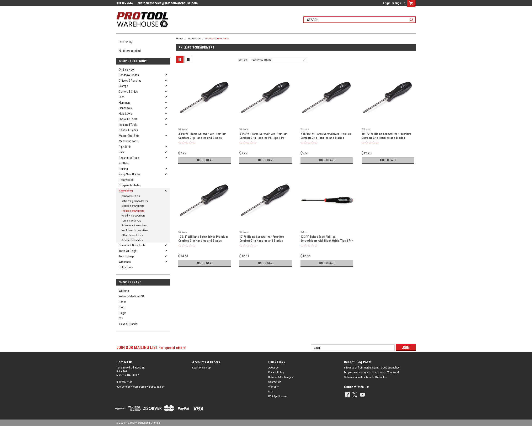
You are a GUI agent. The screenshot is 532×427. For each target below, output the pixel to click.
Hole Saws (125, 114)
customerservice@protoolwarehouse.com (167, 3)
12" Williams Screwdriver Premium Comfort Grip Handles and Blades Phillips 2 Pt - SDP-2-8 (261, 240)
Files (121, 97)
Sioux (122, 307)
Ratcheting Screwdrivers (135, 201)
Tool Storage (126, 256)
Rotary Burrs (126, 180)
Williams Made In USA (132, 296)
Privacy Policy (276, 372)
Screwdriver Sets (131, 196)
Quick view (205, 123)
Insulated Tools (128, 125)
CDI (121, 318)
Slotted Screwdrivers (133, 205)
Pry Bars (124, 163)
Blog (270, 391)
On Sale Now (126, 69)
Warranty (273, 386)
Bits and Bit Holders (132, 240)
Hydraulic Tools (128, 119)
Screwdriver (126, 191)
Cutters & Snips (128, 91)
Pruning (123, 169)
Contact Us (274, 382)
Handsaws (125, 108)
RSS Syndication (277, 396)
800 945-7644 (124, 382)
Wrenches (125, 262)
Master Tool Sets (129, 136)
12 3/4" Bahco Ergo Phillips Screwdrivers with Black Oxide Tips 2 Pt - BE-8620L (326, 240)
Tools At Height (128, 251)
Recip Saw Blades (129, 174)
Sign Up (400, 3)
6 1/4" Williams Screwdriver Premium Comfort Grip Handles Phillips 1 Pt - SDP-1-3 (263, 137)
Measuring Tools (129, 141)
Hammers (125, 103)
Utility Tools (126, 267)
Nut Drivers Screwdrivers (135, 230)
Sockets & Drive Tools (132, 245)
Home (179, 38)
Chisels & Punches (130, 80)
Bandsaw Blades (129, 75)
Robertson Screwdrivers (135, 225)
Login (386, 3)
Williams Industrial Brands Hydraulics (365, 377)
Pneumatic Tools (129, 158)
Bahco (123, 302)
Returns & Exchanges (280, 377)
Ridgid (122, 313)
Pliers (122, 152)
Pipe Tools (125, 147)
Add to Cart (204, 160)
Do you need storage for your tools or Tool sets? (371, 372)
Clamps (123, 86)
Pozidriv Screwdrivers (133, 215)
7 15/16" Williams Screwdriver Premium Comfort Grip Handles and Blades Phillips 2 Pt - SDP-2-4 (326, 137)
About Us (273, 367)
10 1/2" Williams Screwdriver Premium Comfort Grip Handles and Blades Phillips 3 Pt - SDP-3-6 (386, 137)
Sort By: (243, 59)
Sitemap (155, 422)
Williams (124, 291)
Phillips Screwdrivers (133, 210)
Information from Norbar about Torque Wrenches (372, 367)
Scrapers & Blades (130, 185)
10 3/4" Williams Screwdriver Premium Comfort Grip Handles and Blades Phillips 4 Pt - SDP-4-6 (203, 240)
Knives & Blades (128, 130)
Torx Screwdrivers (131, 220)
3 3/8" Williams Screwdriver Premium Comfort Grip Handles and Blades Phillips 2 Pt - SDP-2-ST (202, 137)
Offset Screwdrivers (132, 235)
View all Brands (128, 324)
